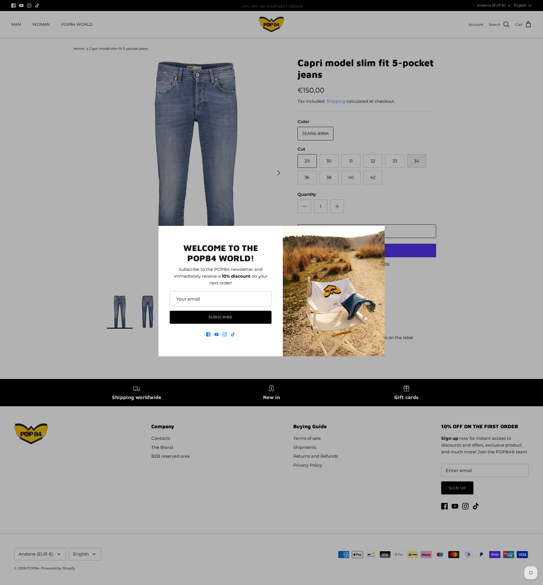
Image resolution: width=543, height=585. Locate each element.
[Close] (377, 233)
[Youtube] (216, 334)
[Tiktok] (233, 334)
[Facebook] (208, 334)
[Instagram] (225, 334)
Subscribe (220, 317)
